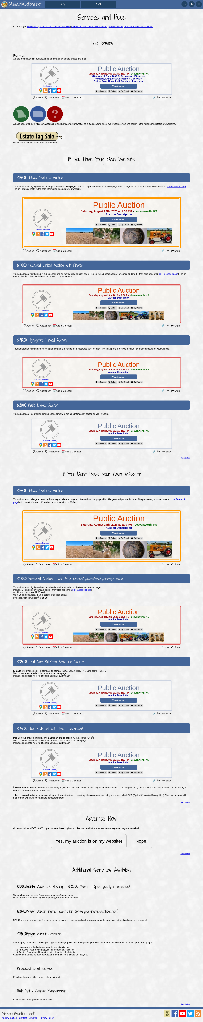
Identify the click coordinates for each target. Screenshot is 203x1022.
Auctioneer (54, 97)
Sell (99, 4)
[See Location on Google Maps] (41, 90)
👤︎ (192, 4)
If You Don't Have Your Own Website (89, 26)
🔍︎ (185, 4)
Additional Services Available (138, 26)
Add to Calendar (72, 97)
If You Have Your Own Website (54, 26)
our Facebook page (176, 186)
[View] (119, 236)
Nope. (141, 841)
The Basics (32, 26)
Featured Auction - (70, 578)
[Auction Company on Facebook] (50, 90)
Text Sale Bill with (50, 728)
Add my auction (9, 1018)
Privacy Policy (47, 1018)
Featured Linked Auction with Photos (50, 265)
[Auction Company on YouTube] (59, 90)
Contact (23, 1018)
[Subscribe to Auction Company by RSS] (45, 90)
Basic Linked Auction (37, 405)
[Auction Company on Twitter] (54, 90)
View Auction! (118, 86)
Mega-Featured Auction (40, 177)
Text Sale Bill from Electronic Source (50, 661)
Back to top (185, 458)
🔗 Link (156, 97)
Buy (62, 4)
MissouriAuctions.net (18, 1013)
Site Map (33, 1018)
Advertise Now (116, 26)
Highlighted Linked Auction (42, 340)
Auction (39, 97)
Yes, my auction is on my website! (89, 841)
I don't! (101, 164)
